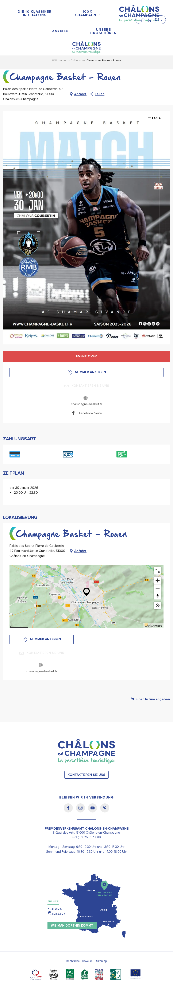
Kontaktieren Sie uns (86, 775)
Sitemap (101, 961)
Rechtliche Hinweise (79, 961)
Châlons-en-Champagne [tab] (56, 912)
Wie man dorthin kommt (72, 926)
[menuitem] (34, 13)
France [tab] (53, 901)
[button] (158, 20)
